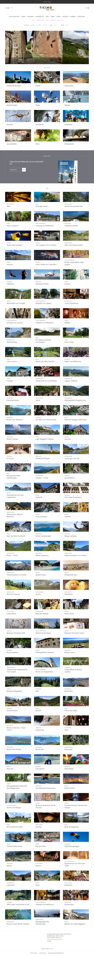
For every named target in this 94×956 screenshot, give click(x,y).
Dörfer (23, 16)
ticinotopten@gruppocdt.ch (55, 939)
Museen (58, 16)
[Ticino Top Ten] (47, 9)
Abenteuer (65, 16)
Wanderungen (40, 16)
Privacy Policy (33, 953)
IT (10, 8)
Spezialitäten (81, 16)
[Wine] (47, 135)
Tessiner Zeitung (47, 1)
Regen (38, 25)
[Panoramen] (76, 77)
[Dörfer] (47, 77)
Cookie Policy (42, 953)
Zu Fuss (45, 25)
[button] (8, 47)
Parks (47, 16)
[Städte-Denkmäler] (18, 77)
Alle (55, 25)
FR (12, 8)
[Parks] (47, 97)
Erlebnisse (73, 16)
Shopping (53, 20)
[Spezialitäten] (18, 135)
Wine (47, 20)
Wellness (59, 20)
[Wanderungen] (18, 97)
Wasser (53, 16)
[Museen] (18, 116)
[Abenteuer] (47, 116)
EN (6, 8)
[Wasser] (76, 97)
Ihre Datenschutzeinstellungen (56, 953)
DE (8, 8)
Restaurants (40, 20)
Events (33, 20)
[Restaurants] (76, 135)
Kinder (33, 25)
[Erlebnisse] (76, 116)
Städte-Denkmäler (14, 16)
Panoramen (30, 16)
